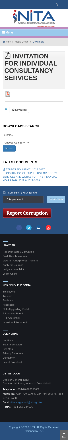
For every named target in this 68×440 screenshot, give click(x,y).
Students (8, 300)
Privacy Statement (13, 353)
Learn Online (10, 273)
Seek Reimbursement (15, 256)
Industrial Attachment (15, 322)
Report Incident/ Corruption (18, 251)
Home (8, 42)
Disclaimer (9, 357)
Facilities (8, 340)
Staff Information (12, 344)
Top (64, 437)
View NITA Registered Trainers (20, 260)
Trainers (7, 295)
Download (21, 109)
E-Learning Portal (13, 313)
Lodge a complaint (13, 269)
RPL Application (11, 317)
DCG (41, 430)
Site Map (8, 348)
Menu (9, 32)
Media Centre (21, 42)
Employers (9, 291)
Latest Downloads (13, 362)
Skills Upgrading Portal (16, 309)
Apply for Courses (13, 264)
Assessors (9, 304)
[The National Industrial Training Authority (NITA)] (34, 18)
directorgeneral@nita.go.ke (26, 402)
